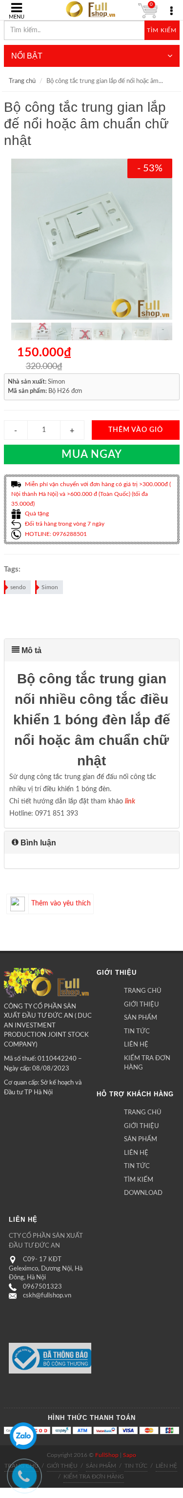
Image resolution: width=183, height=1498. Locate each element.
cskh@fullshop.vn (47, 1296)
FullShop (107, 1455)
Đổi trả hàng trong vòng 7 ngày (63, 524)
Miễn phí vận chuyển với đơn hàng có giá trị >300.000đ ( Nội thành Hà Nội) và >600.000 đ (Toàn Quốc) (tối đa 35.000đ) (91, 494)
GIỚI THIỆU (141, 1005)
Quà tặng (36, 513)
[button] (92, 650)
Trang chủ (22, 81)
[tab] (91, 650)
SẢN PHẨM (140, 1018)
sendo (18, 587)
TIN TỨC (137, 1031)
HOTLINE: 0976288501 (55, 534)
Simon (49, 587)
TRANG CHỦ (143, 991)
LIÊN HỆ (136, 1045)
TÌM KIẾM (138, 1180)
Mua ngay (91, 454)
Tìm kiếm (162, 30)
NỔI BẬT (26, 56)
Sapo (129, 1455)
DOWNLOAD (143, 1193)
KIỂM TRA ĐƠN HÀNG (147, 1063)
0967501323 (42, 1287)
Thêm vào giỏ (135, 430)
